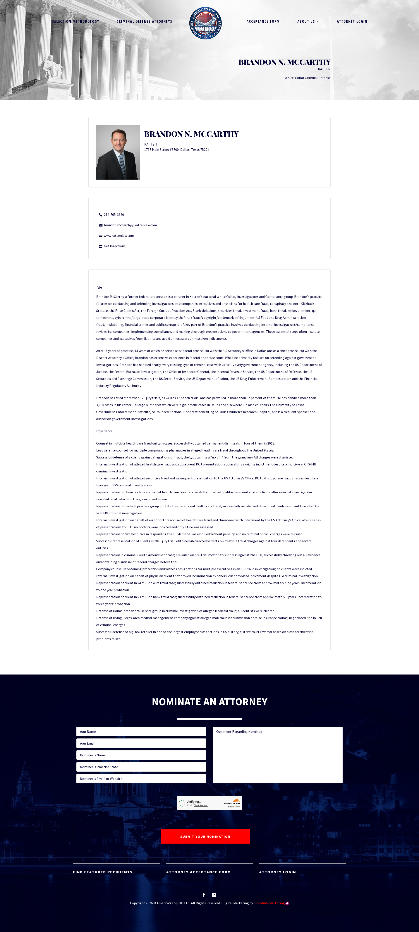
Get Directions (114, 246)
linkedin (214, 896)
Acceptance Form (263, 21)
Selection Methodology (75, 21)
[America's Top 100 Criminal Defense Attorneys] (205, 23)
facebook (204, 896)
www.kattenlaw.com (119, 235)
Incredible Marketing (269, 903)
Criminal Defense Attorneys (144, 21)
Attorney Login (352, 21)
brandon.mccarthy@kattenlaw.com (130, 225)
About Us (306, 21)
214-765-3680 (114, 214)
